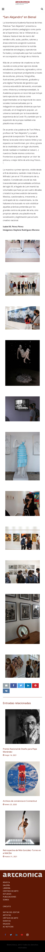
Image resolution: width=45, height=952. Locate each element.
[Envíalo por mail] (6, 685)
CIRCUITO (7, 906)
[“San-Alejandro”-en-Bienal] (22, 251)
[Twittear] (21, 685)
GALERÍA (6, 885)
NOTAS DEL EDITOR (11, 912)
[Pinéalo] (35, 685)
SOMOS (6, 899)
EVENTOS (7, 921)
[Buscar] (42, 9)
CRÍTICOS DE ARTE (10, 918)
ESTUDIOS (7, 894)
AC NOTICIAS (8, 926)
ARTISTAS (7, 915)
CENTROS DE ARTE (10, 891)
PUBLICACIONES (9, 897)
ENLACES (6, 924)
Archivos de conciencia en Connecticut (20, 801)
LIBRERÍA (6, 888)
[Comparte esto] (13, 685)
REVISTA (6, 882)
